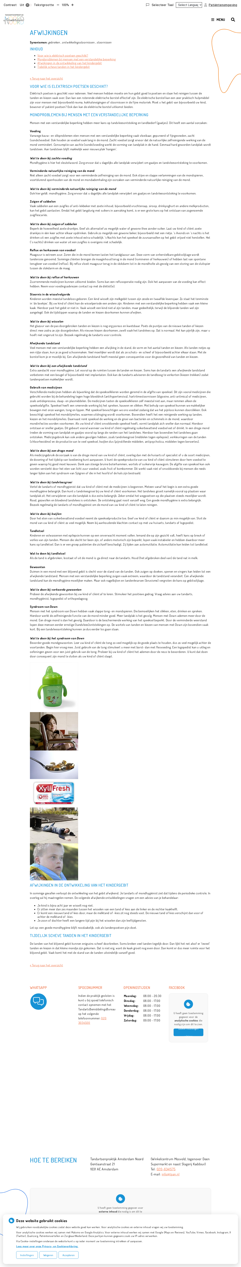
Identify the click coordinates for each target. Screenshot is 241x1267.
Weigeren (48, 1255)
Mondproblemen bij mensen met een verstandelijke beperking (76, 59)
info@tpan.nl (171, 1174)
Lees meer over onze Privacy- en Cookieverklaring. (47, 1246)
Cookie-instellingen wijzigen (188, 1032)
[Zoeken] (233, 19)
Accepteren (69, 1255)
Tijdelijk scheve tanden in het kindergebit (63, 67)
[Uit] (29, 5)
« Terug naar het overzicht (46, 78)
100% (65, 5)
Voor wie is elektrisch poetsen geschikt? (62, 55)
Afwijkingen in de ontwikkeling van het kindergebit (69, 63)
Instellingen (27, 1255)
